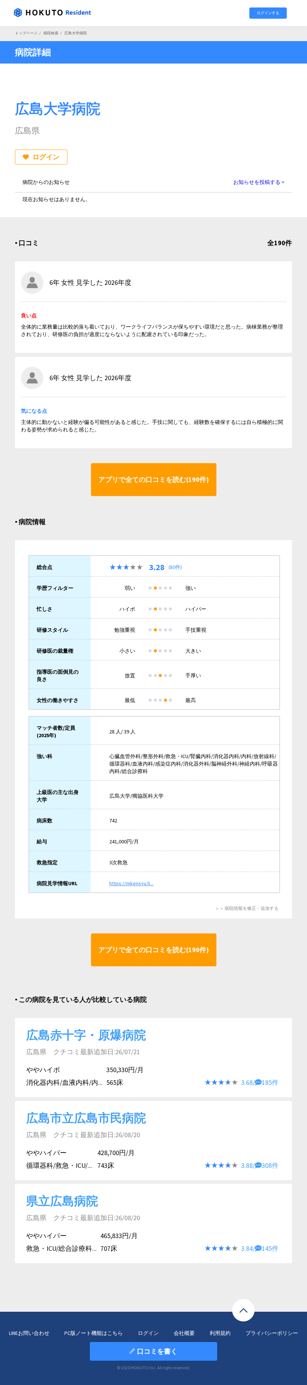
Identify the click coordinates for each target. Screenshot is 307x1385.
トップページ (26, 33)
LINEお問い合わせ (29, 1333)
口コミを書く (157, 1351)
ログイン (46, 157)
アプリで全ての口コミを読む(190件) (153, 479)
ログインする (268, 12)
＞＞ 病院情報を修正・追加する (247, 908)
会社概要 (184, 1333)
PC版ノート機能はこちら (93, 1333)
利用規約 (220, 1333)
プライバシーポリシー (272, 1333)
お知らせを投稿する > (259, 182)
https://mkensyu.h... (131, 883)
